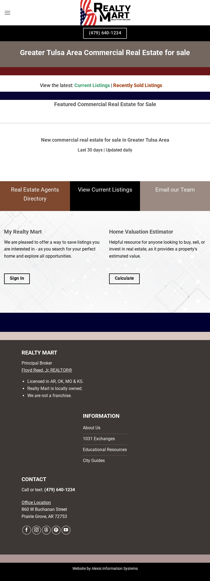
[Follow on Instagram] (36, 530)
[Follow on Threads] (46, 530)
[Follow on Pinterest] (56, 530)
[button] (7, 12)
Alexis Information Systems (115, 568)
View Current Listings (105, 189)
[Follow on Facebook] (26, 530)
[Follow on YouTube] (66, 530)
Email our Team (175, 189)
